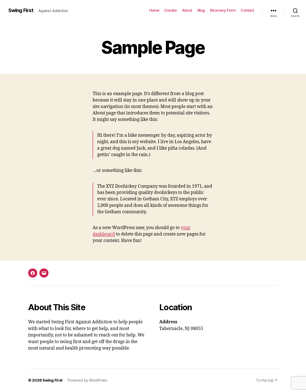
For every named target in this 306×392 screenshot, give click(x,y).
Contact (247, 10)
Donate (170, 10)
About (187, 10)
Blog (201, 10)
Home (154, 10)
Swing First (20, 10)
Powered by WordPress (87, 380)
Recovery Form (223, 10)
